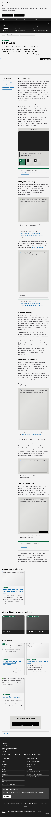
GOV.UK (47, 813)
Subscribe (7, 796)
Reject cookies (19, 15)
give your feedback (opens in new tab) (36, 20)
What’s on (17, 28)
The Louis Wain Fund (7, 89)
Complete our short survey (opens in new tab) (25, 724)
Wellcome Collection (26, 434)
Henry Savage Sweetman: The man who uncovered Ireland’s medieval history (13, 591)
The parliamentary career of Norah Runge (37, 662)
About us (4, 761)
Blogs (3, 769)
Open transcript (43, 532)
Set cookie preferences (33, 15)
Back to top (6, 733)
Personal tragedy (6, 84)
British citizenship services (8, 781)
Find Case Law (29, 766)
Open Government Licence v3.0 (30, 811)
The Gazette (29, 769)
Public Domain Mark (36, 434)
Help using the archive (38, 26)
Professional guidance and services (41, 30)
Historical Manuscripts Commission (10, 784)
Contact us (4, 764)
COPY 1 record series (38, 247)
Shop (48, 23)
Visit (16, 26)
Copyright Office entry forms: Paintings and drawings (34, 173)
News (3, 766)
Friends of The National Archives (34, 774)
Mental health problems (8, 87)
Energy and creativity (7, 82)
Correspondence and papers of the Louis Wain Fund (33, 546)
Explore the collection (20, 30)
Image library (5, 774)
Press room (4, 776)
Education (35, 28)
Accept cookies (7, 15)
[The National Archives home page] (5, 28)
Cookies (25, 806)
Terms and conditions (34, 803)
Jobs (3, 779)
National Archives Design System (34, 776)
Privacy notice (43, 803)
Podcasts (4, 771)
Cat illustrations (6, 80)
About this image (46, 59)
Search (42, 23)
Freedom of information (21, 803)
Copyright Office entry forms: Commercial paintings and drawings (32, 234)
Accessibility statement (9, 803)
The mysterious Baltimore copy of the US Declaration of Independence (13, 663)
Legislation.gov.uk (30, 764)
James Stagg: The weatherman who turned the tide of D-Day (12, 697)
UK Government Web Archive (33, 761)
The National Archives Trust (33, 771)
